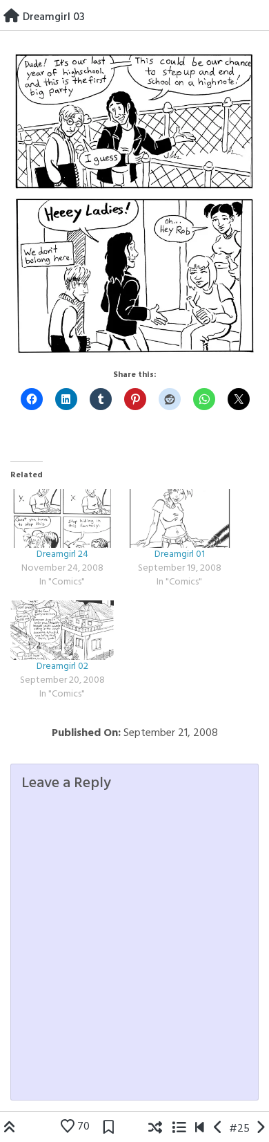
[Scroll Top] (9, 1129)
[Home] (11, 17)
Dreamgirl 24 (62, 554)
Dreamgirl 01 (180, 554)
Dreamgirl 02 (62, 666)
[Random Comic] (155, 1129)
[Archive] (178, 1129)
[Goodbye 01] (200, 1129)
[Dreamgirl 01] (179, 519)
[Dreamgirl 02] (62, 630)
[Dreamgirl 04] (260, 1129)
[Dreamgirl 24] (62, 519)
